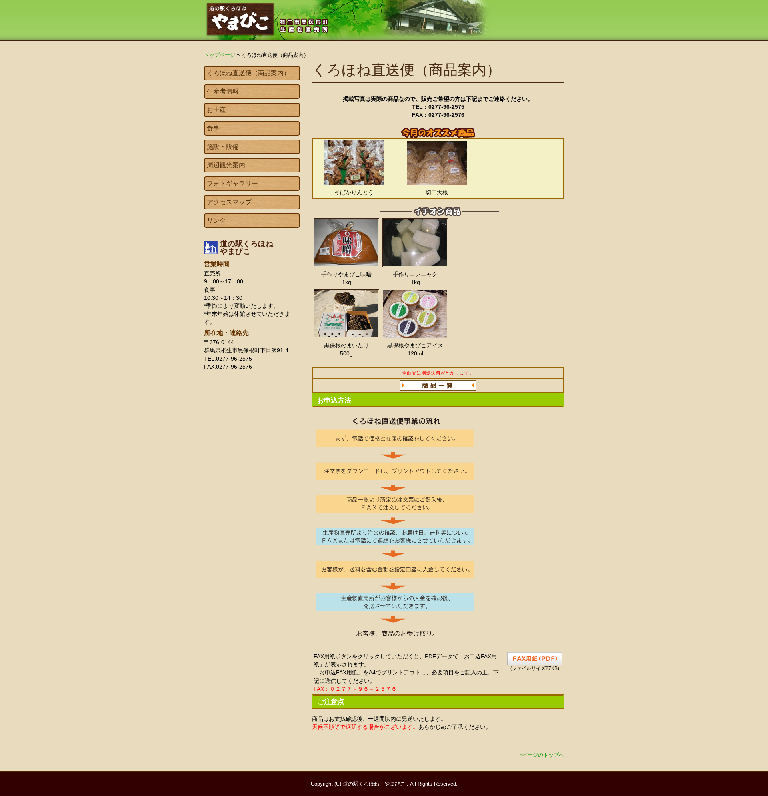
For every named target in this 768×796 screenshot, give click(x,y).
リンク (216, 220)
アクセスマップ (229, 201)
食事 (213, 128)
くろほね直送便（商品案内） (248, 73)
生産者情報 (223, 91)
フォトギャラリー (232, 183)
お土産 (216, 109)
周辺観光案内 (226, 165)
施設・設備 (223, 146)
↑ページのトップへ (542, 755)
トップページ (219, 55)
